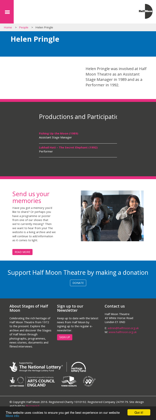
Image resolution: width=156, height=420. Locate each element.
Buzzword (32, 406)
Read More (22, 252)
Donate (78, 283)
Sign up (64, 337)
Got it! (139, 412)
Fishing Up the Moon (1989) (58, 133)
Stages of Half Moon (37, 13)
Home (8, 27)
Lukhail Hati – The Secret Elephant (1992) (68, 147)
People (23, 27)
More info (12, 415)
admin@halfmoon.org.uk (123, 328)
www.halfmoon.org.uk (123, 332)
